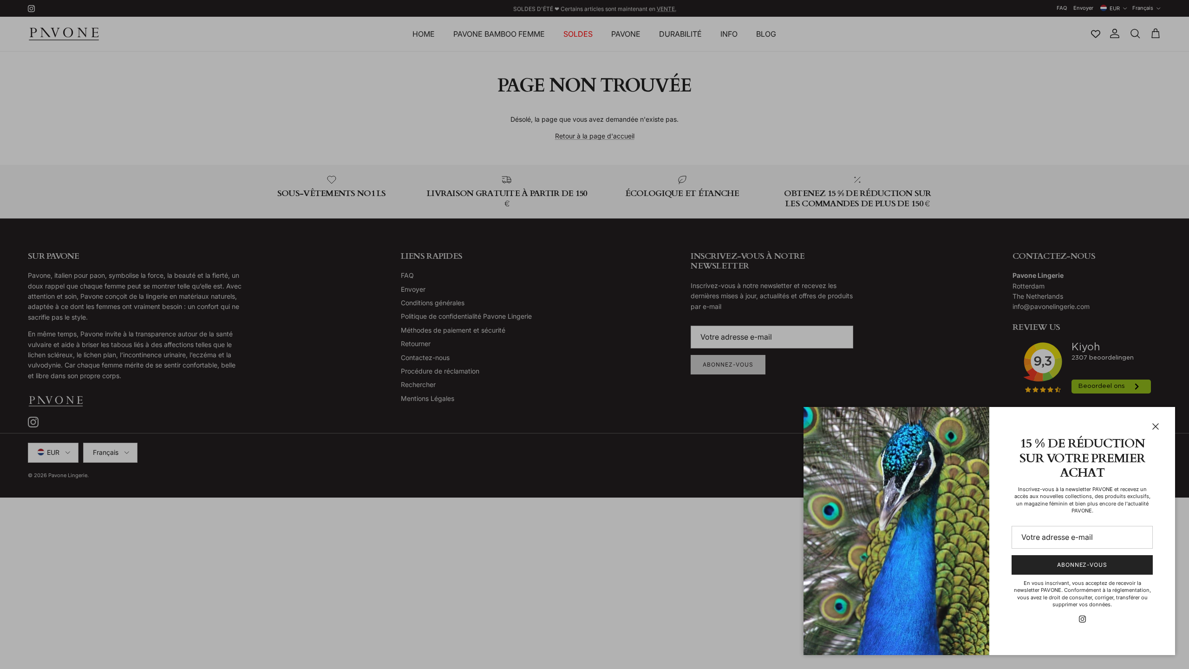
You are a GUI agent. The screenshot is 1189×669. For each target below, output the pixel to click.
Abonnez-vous (1082, 564)
